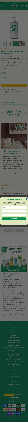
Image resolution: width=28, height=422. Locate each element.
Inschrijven (14, 218)
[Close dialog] (26, 199)
